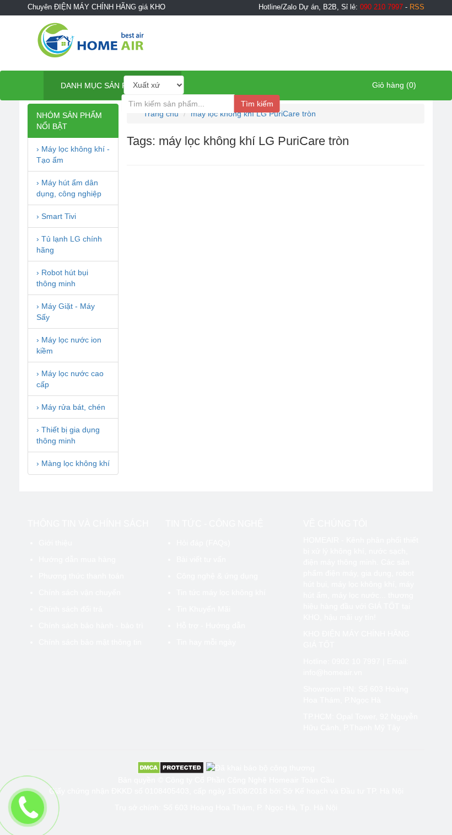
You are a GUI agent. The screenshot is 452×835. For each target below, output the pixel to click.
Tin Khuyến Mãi (203, 608)
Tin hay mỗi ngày (206, 642)
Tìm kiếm (257, 103)
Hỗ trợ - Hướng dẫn (210, 625)
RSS (417, 7)
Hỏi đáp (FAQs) (203, 542)
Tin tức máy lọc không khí (221, 592)
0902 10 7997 (356, 661)
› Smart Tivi (56, 216)
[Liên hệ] (28, 807)
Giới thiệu (55, 542)
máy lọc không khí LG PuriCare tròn (253, 113)
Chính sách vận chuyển (80, 592)
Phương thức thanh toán (81, 575)
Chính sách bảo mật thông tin (90, 642)
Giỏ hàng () (393, 85)
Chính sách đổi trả (71, 608)
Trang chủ (160, 113)
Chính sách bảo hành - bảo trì (91, 625)
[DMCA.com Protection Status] (170, 766)
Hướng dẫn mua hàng (77, 559)
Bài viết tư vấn (201, 559)
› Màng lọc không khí (73, 463)
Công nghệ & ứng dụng (217, 575)
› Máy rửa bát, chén (70, 407)
